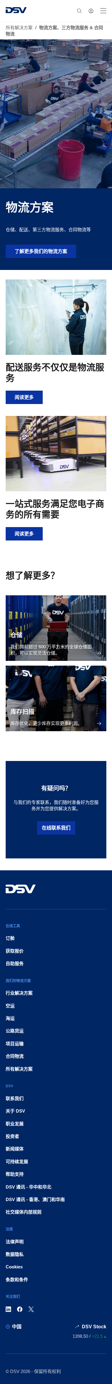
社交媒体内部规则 (24, 1211)
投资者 (12, 1136)
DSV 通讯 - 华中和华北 (28, 1186)
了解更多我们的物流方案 (41, 251)
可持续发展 (17, 1161)
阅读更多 (28, 397)
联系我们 (15, 1098)
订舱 (10, 938)
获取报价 (15, 950)
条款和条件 (17, 1279)
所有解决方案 (19, 27)
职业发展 (15, 1123)
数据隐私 (15, 1254)
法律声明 (15, 1241)
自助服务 (15, 963)
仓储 (16, 635)
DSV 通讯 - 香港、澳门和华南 (35, 1199)
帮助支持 (15, 1174)
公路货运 (15, 1030)
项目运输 (15, 1043)
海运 (10, 1018)
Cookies (14, 1266)
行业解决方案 (19, 992)
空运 (10, 1005)
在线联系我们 (56, 827)
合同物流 (15, 1056)
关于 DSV (15, 1110)
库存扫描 (22, 712)
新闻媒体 (15, 1148)
